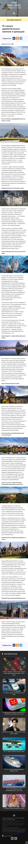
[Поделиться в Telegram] (20, 40)
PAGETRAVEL (14, 5)
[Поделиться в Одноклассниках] (17, 40)
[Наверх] (26, 842)
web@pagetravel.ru (21, 831)
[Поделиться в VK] (14, 40)
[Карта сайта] (14, 815)
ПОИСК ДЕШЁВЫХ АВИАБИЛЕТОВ (14, 20)
